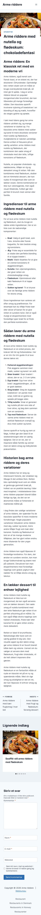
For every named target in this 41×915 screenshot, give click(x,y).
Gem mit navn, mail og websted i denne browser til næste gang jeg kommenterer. (20, 868)
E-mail (8, 849)
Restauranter (20, 912)
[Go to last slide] (6, 751)
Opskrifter (8, 32)
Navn (8, 838)
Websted (9, 860)
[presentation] (20, 742)
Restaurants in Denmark (21, 903)
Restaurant (20, 899)
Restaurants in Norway (20, 907)
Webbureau (20, 891)
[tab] (16, 773)
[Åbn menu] (36, 4)
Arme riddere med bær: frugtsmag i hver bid (10, 703)
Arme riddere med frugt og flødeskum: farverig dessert (31, 703)
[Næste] (34, 751)
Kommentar (10, 800)
